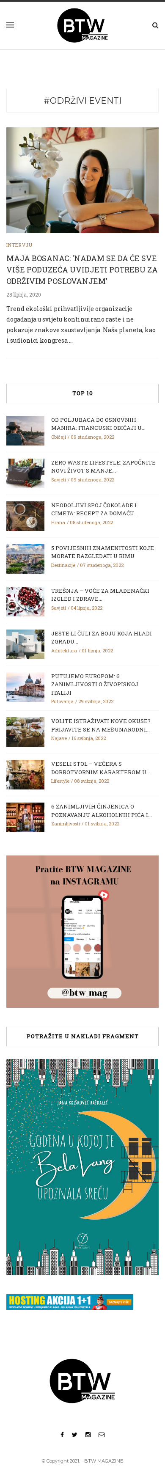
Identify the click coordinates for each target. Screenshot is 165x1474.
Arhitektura (64, 650)
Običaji (58, 437)
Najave (59, 738)
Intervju (19, 244)
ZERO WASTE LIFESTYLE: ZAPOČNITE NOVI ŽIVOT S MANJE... (103, 467)
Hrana (58, 522)
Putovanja (62, 701)
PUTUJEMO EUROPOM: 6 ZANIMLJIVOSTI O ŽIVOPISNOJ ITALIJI (94, 684)
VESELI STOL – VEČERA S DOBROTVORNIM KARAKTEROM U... (100, 768)
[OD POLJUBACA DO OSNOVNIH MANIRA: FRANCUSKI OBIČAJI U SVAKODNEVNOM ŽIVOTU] (25, 429)
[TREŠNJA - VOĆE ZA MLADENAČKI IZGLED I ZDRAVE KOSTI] (25, 600)
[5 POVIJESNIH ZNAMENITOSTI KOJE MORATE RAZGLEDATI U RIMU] (25, 558)
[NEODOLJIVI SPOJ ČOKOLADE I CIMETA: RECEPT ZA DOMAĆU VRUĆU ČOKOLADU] (25, 515)
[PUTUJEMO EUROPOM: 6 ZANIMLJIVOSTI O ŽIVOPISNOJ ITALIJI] (25, 686)
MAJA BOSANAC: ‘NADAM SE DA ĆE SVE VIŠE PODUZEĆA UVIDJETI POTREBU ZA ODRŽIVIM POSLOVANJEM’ (82, 269)
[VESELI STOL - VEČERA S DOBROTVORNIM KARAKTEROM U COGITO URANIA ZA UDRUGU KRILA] (25, 774)
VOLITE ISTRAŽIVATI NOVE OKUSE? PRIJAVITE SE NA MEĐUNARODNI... (101, 725)
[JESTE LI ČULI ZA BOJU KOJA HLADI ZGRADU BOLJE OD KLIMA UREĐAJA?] (25, 643)
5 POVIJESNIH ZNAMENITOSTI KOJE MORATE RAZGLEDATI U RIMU (102, 552)
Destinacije (63, 565)
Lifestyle (60, 781)
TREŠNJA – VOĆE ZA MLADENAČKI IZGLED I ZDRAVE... (100, 595)
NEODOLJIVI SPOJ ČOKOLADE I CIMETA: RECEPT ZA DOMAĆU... (94, 509)
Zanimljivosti (65, 823)
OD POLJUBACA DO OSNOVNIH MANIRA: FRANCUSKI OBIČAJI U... (98, 424)
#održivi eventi (82, 101)
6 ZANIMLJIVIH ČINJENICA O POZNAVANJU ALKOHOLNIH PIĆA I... (101, 811)
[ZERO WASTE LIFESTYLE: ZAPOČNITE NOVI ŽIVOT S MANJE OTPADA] (25, 472)
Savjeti (58, 479)
